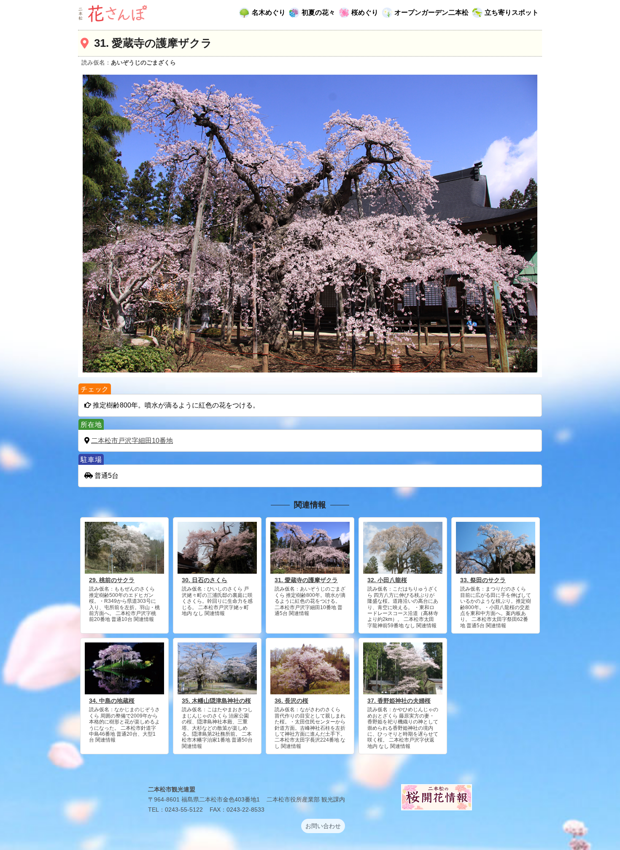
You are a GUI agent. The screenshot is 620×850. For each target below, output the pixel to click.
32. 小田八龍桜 (387, 580)
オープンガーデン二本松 (431, 12)
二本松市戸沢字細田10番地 (132, 440)
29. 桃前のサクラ (112, 580)
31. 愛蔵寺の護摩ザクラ (306, 580)
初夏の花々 (318, 12)
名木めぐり (269, 12)
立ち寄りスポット (512, 12)
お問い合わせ (323, 826)
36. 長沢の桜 (291, 700)
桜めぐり (364, 12)
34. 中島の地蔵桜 (112, 700)
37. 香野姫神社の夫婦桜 (399, 700)
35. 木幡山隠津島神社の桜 (216, 700)
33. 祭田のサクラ (483, 580)
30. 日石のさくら (204, 580)
